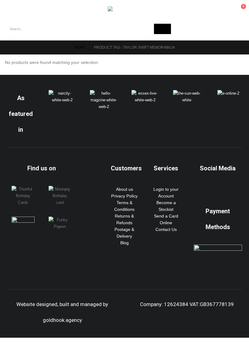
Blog (124, 242)
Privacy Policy (124, 195)
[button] (12, 8)
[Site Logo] (124, 8)
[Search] (162, 29)
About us (124, 189)
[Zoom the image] (62, 93)
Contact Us (166, 229)
